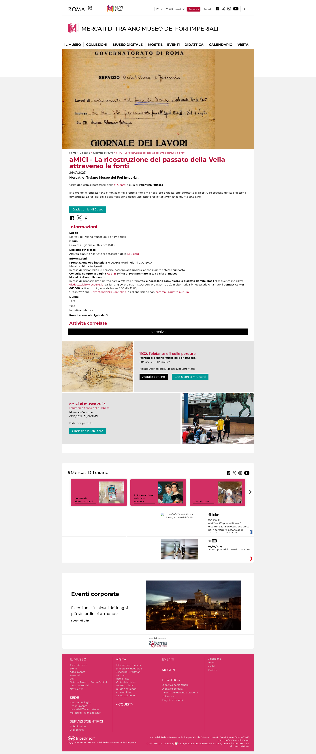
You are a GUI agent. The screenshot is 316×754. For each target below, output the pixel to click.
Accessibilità (123, 692)
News (211, 662)
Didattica (194, 45)
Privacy (182, 743)
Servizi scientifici (86, 721)
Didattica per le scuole (175, 684)
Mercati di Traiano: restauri (85, 712)
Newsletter (76, 688)
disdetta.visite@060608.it (86, 284)
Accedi (208, 9)
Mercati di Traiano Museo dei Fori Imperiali (149, 28)
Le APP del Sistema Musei (84, 500)
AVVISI (111, 273)
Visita (243, 45)
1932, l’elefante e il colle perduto (168, 354)
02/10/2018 (228, 527)
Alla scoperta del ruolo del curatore (229, 549)
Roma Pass (122, 678)
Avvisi (211, 666)
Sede (74, 697)
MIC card (120, 184)
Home (72, 152)
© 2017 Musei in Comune (160, 743)
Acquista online (153, 376)
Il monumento (78, 705)
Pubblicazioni (78, 726)
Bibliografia (77, 729)
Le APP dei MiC (125, 685)
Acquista (194, 9)
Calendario (220, 45)
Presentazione (78, 665)
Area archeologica (80, 702)
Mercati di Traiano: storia (84, 709)
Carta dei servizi (79, 685)
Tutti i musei (173, 9)
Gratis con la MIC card (87, 209)
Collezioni (96, 45)
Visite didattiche (126, 682)
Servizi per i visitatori (128, 671)
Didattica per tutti (103, 152)
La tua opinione (125, 695)
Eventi (173, 45)
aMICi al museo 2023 (87, 404)
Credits (226, 743)
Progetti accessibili (173, 700)
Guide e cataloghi (126, 688)
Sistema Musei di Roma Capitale (89, 682)
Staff (72, 678)
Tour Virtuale (201, 501)
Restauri (75, 675)
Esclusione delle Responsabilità (204, 743)
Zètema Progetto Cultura (172, 292)
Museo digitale (128, 45)
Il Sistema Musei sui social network (144, 498)
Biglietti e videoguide (129, 668)
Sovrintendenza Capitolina (108, 292)
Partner (212, 670)
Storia (73, 668)
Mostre (155, 45)
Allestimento (77, 671)
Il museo (72, 45)
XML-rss (245, 746)
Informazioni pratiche (129, 665)
